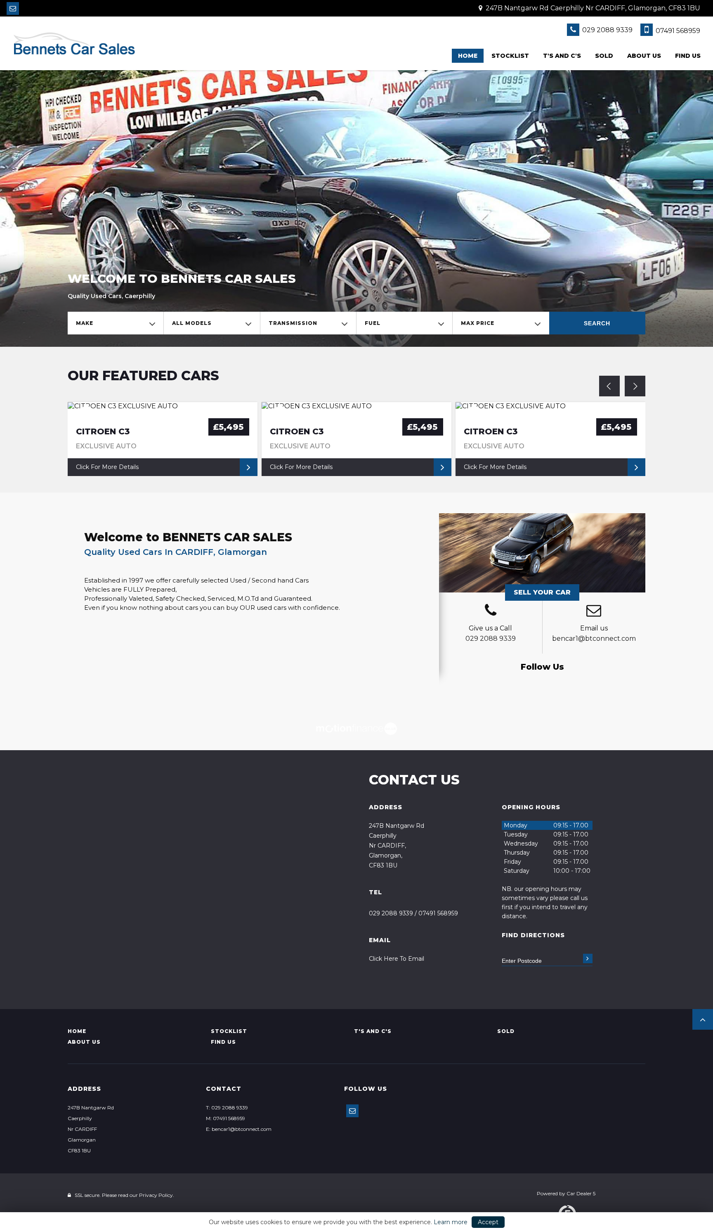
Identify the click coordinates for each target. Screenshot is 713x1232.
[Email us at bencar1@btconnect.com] (13, 8)
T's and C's (562, 55)
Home (467, 55)
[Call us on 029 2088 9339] (490, 611)
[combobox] (115, 323)
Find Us (688, 55)
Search (597, 323)
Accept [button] (488, 1222)
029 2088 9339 (607, 30)
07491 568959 (677, 31)
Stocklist (510, 55)
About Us (644, 55)
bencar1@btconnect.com (594, 638)
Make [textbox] (84, 323)
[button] (702, 1019)
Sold (604, 55)
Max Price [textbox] (477, 323)
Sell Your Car (542, 592)
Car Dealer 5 (581, 1193)
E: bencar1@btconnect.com (239, 1129)
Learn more (450, 1222)
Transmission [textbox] (293, 323)
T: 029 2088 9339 (227, 1107)
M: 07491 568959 (225, 1118)
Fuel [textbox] (372, 323)
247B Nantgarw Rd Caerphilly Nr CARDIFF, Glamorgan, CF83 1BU (592, 8)
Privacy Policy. (156, 1195)
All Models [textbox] (192, 323)
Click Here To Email (396, 958)
